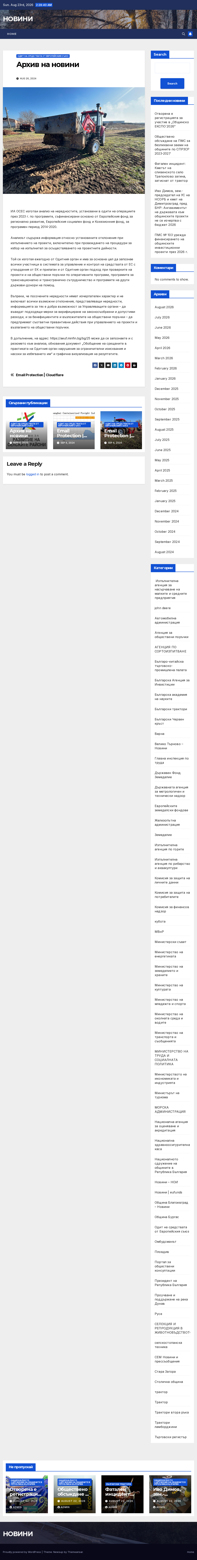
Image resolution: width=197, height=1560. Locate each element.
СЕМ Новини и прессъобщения (167, 1359)
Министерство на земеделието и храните (169, 971)
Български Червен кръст (169, 721)
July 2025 (162, 440)
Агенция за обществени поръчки (172, 635)
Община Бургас (167, 1217)
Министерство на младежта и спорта (171, 1002)
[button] (183, 34)
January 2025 (165, 501)
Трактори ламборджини (166, 1425)
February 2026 (166, 368)
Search (160, 54)
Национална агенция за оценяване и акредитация (171, 1126)
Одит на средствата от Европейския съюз (43, 56)
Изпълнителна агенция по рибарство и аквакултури (172, 863)
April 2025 (162, 470)
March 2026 (164, 358)
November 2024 (167, 521)
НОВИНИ (18, 19)
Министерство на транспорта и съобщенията (169, 1037)
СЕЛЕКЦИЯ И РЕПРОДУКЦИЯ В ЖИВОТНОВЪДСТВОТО (173, 1328)
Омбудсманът (165, 1241)
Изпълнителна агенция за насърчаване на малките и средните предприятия (171, 589)
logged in (32, 474)
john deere (163, 608)
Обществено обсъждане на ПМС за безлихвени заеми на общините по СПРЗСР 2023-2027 (172, 145)
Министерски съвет (170, 942)
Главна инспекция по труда (172, 760)
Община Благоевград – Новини (171, 1205)
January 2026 (165, 378)
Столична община (169, 1382)
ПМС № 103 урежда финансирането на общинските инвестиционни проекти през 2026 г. (171, 243)
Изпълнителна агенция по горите (169, 847)
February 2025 (166, 491)
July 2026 (162, 317)
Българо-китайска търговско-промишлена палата (171, 666)
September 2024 (167, 542)
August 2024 (164, 552)
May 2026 (162, 338)
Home (11, 34)
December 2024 (167, 511)
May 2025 (162, 460)
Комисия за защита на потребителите (172, 895)
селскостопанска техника (168, 1345)
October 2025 (165, 409)
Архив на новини (20, 433)
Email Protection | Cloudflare (39, 375)
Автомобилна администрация (167, 620)
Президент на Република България (171, 1283)
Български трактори (171, 709)
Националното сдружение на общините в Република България (171, 1165)
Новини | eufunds (168, 1192)
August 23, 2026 (25, 1501)
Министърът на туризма (167, 1095)
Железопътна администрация (167, 822)
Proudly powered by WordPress (22, 1551)
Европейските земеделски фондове (171, 808)
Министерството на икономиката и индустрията (171, 1078)
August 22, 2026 (73, 1501)
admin (17, 1507)
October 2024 (165, 531)
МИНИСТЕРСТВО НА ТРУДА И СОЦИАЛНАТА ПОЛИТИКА (171, 1057)
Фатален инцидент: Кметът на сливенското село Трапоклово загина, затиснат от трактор (171, 172)
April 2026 (162, 348)
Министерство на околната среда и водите (169, 1018)
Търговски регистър (171, 1437)
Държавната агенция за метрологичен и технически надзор (171, 791)
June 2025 (163, 450)
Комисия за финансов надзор (172, 909)
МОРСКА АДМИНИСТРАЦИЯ (170, 1109)
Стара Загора (165, 1371)
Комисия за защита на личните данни (172, 880)
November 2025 (167, 399)
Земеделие (163, 835)
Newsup (58, 1551)
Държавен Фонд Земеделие (168, 775)
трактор (161, 1392)
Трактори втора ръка (172, 1412)
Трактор (161, 1402)
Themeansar (75, 1551)
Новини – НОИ (166, 1182)
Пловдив (162, 1252)
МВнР (159, 932)
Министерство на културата (169, 987)
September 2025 (167, 419)
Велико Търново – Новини (169, 746)
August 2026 (164, 307)
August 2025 (164, 429)
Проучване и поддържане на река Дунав (171, 1299)
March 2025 (164, 480)
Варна (159, 734)
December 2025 (167, 389)
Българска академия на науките (171, 697)
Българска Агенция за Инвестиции (172, 682)
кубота (160, 921)
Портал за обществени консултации (165, 1266)
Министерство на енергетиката (169, 954)
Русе (158, 1314)
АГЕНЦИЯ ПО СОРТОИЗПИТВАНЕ (170, 649)
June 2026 (163, 327)
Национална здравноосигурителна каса (172, 1145)
